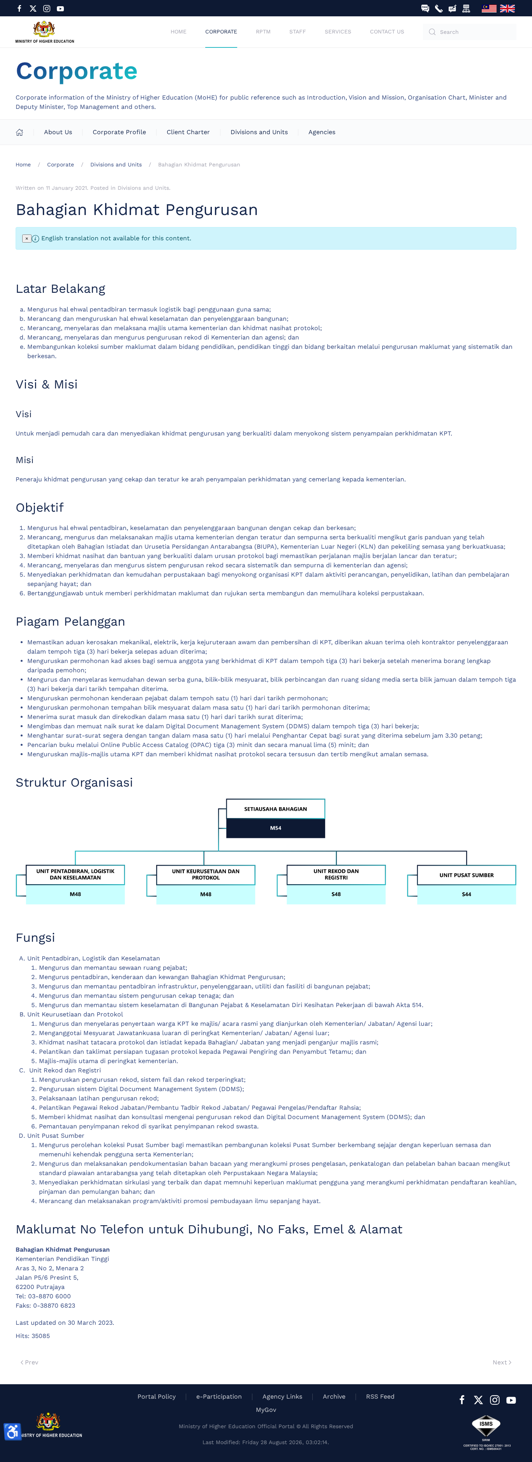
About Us (58, 132)
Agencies (321, 132)
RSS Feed (380, 1396)
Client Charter (188, 132)
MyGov (266, 1409)
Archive (334, 1396)
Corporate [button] (221, 31)
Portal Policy (156, 1396)
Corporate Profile (119, 132)
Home (179, 31)
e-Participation (219, 1396)
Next (500, 1362)
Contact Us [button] (387, 31)
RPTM (263, 31)
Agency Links (282, 1396)
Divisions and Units (259, 132)
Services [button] (338, 31)
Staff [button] (297, 31)
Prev (31, 1362)
